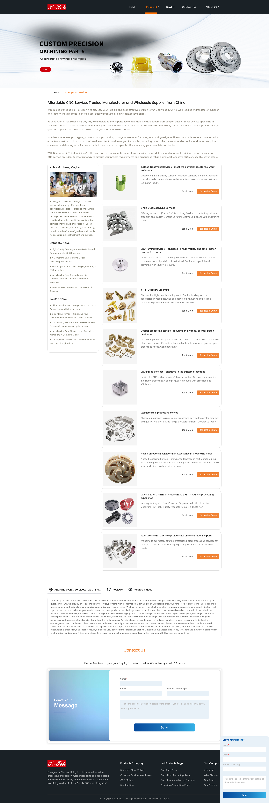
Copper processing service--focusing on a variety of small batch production (177, 332)
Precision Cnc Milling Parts (175, 785)
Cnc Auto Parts (169, 770)
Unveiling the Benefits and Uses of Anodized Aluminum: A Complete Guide (72, 333)
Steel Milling (127, 785)
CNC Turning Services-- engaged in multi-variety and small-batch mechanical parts (178, 250)
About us (211, 7)
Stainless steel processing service (159, 413)
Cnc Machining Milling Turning (178, 780)
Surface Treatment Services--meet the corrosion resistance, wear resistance (177, 168)
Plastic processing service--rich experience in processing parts (176, 454)
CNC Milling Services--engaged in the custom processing (173, 372)
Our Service (210, 785)
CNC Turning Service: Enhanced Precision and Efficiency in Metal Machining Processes (73, 324)
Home (132, 7)
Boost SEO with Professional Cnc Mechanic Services (71, 289)
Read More (187, 191)
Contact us (189, 7)
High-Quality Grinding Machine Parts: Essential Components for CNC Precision (73, 251)
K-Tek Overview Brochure (155, 290)
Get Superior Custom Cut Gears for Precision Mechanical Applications (72, 341)
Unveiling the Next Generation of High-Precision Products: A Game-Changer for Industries (69, 279)
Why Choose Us (212, 775)
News (169, 7)
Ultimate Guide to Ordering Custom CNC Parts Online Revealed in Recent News (73, 307)
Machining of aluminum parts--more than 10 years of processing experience (177, 496)
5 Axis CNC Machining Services (158, 208)
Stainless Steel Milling (132, 770)
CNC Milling (126, 780)
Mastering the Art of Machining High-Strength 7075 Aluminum (73, 268)
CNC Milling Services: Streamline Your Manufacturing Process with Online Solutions (71, 315)
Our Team (209, 780)
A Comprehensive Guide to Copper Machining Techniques (68, 259)
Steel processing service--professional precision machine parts (176, 535)
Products (151, 7)
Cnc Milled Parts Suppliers (175, 775)
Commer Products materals (135, 775)
